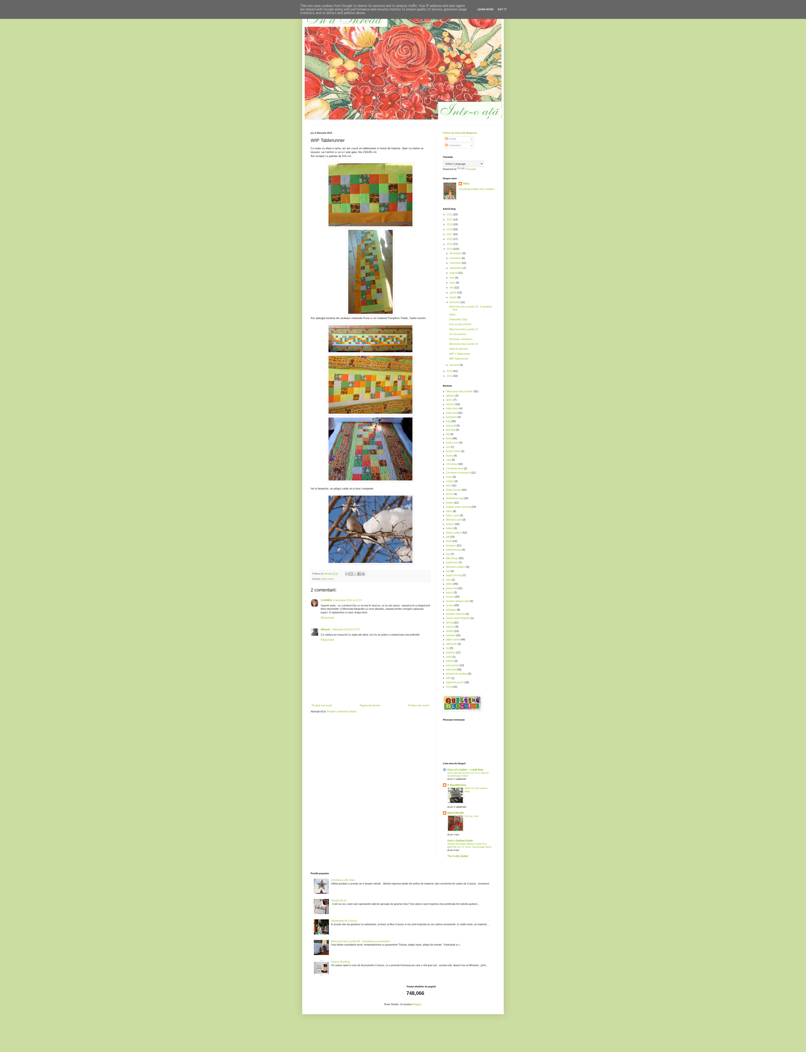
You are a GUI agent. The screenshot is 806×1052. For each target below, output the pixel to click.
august (454, 272)
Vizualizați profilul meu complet (476, 189)
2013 (450, 371)
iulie (452, 277)
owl (448, 571)
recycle (450, 596)
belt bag (450, 429)
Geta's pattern (454, 532)
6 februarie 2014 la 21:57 (347, 600)
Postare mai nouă (322, 705)
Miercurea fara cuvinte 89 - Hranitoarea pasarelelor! (360, 941)
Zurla (449, 686)
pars (448, 579)
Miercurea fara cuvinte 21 (463, 329)
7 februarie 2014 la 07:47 (345, 629)
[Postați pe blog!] (351, 574)
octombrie (456, 263)
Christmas (452, 464)
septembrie (456, 268)
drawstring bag (454, 498)
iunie (453, 282)
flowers (450, 524)
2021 (450, 214)
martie (453, 297)
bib (448, 434)
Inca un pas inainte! (460, 324)
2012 (450, 375)
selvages (451, 609)
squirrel (450, 626)
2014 (450, 248)
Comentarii (454, 145)
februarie (455, 302)
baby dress (452, 408)
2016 (450, 239)
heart (449, 541)
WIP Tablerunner (458, 358)
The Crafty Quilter (457, 856)
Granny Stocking (340, 961)
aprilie (453, 292)
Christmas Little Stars (343, 880)
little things (452, 558)
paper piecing (454, 575)
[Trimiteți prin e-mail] (347, 574)
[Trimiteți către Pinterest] (363, 574)
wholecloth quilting (456, 673)
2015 (450, 244)
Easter (449, 502)
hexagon (451, 545)
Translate (471, 169)
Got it (502, 9)
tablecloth (451, 643)
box (448, 447)
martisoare (452, 562)
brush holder (453, 451)
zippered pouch (455, 682)
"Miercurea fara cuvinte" (459, 391)
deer (448, 485)
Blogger (417, 1004)
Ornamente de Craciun (344, 920)
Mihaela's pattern (456, 566)
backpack (451, 417)
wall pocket (452, 665)
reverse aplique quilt (457, 601)
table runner (328, 579)
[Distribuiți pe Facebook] (359, 574)
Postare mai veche (418, 705)
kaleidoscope (453, 549)
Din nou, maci (472, 816)
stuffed (450, 631)
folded (449, 528)
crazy (449, 476)
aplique (450, 395)
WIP (448, 678)
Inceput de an (339, 900)
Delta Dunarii (453, 489)
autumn (450, 404)
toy (447, 648)
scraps (450, 605)
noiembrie (456, 258)
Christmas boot (454, 468)
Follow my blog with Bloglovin (460, 133)
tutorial (450, 660)
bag (448, 421)
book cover (452, 442)
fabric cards (452, 515)
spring (449, 622)
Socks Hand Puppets (458, 618)
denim (449, 494)
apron (449, 399)
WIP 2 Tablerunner (459, 353)
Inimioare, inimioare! (460, 339)
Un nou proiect (457, 334)
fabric (449, 511)
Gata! (452, 314)
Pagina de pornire (370, 705)
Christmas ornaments (458, 472)
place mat (451, 588)
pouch (449, 592)
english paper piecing (458, 506)
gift (447, 536)
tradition (450, 652)
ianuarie (455, 365)
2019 (450, 224)
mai (452, 287)
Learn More (485, 9)
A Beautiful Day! (458, 319)
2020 (450, 219)
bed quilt (451, 425)
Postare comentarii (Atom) (342, 711)
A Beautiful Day (456, 785)
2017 (450, 234)
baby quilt (451, 412)
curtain (450, 481)
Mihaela (325, 629)
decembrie (456, 253)
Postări (452, 138)
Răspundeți (327, 617)
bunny (449, 455)
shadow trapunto (455, 613)
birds (449, 438)
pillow (449, 583)
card (448, 459)
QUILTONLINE (455, 812)
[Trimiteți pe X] (355, 574)
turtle (449, 656)
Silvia (466, 183)
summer (450, 635)
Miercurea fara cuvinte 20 (463, 344)
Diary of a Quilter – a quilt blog (465, 769)
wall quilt (451, 669)
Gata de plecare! (458, 348)
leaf (448, 554)
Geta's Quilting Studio (460, 840)
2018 (450, 229)
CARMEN (326, 600)
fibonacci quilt (454, 519)
